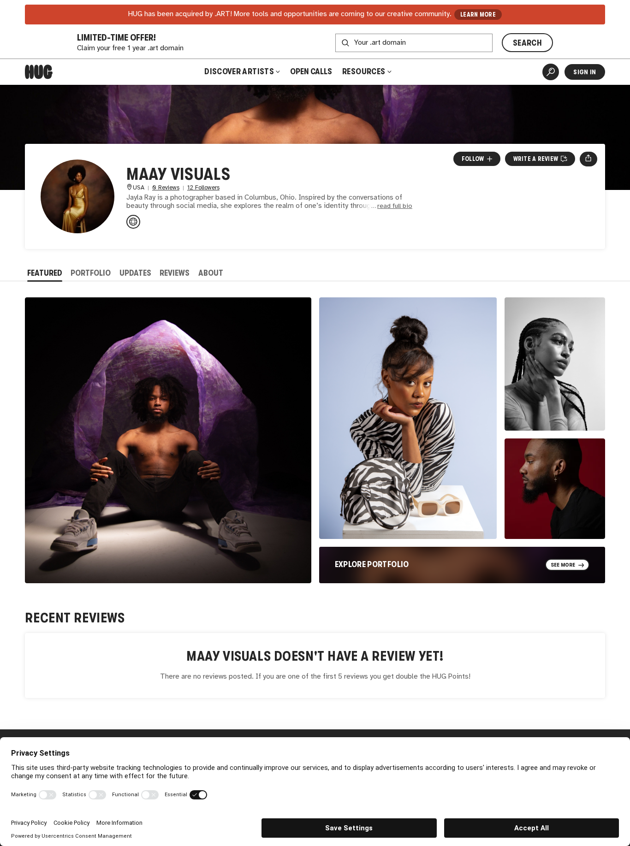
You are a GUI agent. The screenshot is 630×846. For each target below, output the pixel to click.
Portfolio (91, 273)
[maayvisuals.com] (133, 222)
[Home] (39, 72)
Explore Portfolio (372, 564)
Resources (364, 71)
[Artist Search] (550, 72)
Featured (44, 273)
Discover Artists (239, 71)
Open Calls (311, 71)
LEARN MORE (478, 14)
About (210, 273)
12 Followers (203, 188)
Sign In (584, 72)
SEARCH (527, 42)
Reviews (175, 273)
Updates (135, 273)
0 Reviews (165, 188)
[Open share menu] (588, 159)
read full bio (394, 206)
